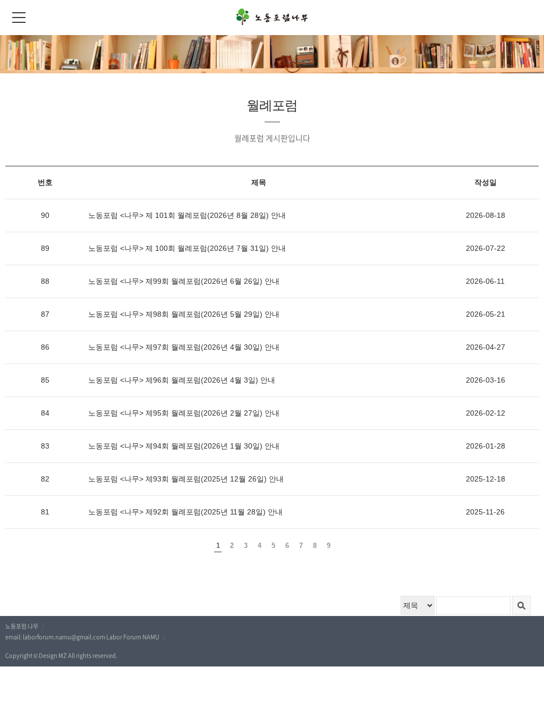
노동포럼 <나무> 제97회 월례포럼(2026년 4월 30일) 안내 (183, 347)
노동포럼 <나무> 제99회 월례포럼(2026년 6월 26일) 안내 (183, 281)
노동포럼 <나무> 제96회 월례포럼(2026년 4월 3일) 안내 (181, 380)
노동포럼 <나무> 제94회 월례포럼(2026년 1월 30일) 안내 (183, 446)
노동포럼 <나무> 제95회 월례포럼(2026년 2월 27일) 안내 (183, 413)
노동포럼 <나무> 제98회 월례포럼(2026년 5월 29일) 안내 (183, 314)
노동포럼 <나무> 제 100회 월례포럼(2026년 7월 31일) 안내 (187, 248)
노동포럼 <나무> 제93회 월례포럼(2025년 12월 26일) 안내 (186, 479)
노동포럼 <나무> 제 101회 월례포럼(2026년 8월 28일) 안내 (187, 215)
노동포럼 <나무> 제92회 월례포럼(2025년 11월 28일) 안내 (185, 512)
